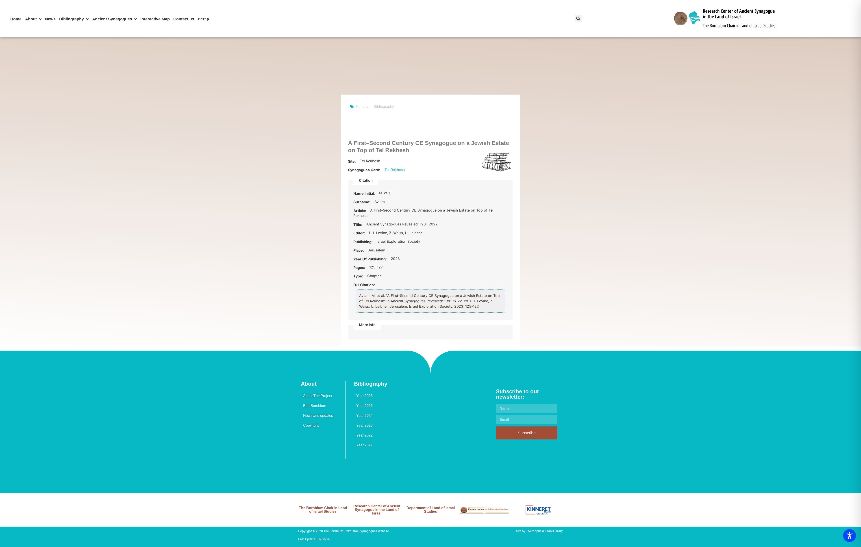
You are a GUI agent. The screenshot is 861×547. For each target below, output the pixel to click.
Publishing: (363, 242)
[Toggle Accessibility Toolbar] (850, 536)
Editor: (359, 233)
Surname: (362, 202)
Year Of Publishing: (370, 259)
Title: (358, 224)
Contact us (183, 19)
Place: (359, 250)
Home (16, 19)
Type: (358, 276)
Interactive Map (155, 19)
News (50, 19)
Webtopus (534, 531)
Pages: (359, 267)
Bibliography (71, 19)
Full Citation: (364, 285)
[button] (578, 18)
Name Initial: (364, 193)
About (31, 19)
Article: (360, 210)
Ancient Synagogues (112, 19)
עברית (203, 19)
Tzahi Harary (554, 531)
